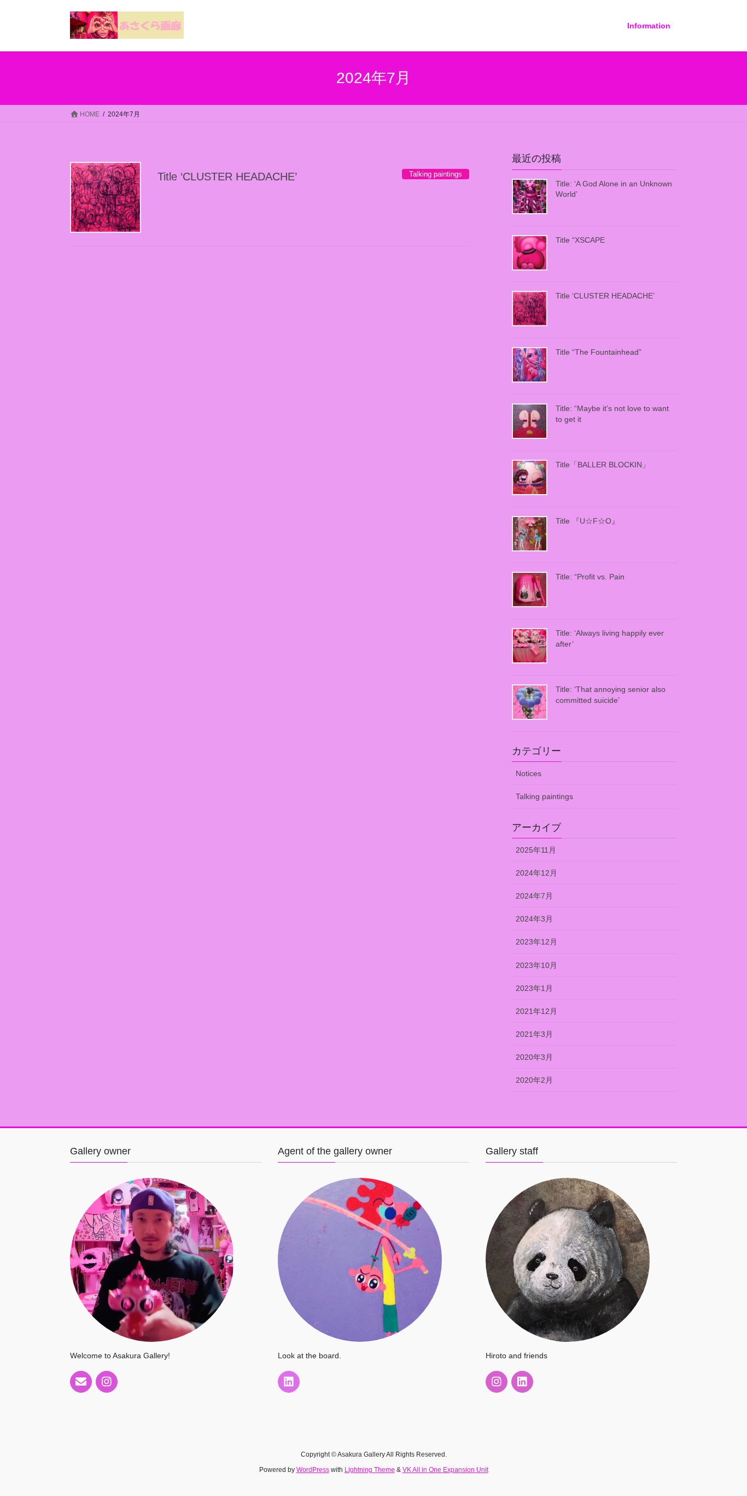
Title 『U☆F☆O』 (587, 521)
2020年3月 (534, 1057)
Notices (528, 773)
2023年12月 (536, 941)
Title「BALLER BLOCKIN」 (603, 464)
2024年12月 (536, 873)
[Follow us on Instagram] (107, 1382)
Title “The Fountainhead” (598, 352)
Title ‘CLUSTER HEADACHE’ (227, 177)
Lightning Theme (370, 1470)
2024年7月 (534, 895)
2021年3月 (534, 1034)
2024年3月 (534, 918)
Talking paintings (544, 796)
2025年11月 (536, 850)
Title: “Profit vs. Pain (590, 576)
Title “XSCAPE (580, 240)
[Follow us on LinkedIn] (289, 1382)
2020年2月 (534, 1080)
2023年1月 (534, 988)
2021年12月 (536, 1011)
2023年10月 (536, 965)
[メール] (81, 1382)
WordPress (312, 1470)
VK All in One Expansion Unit (445, 1470)
